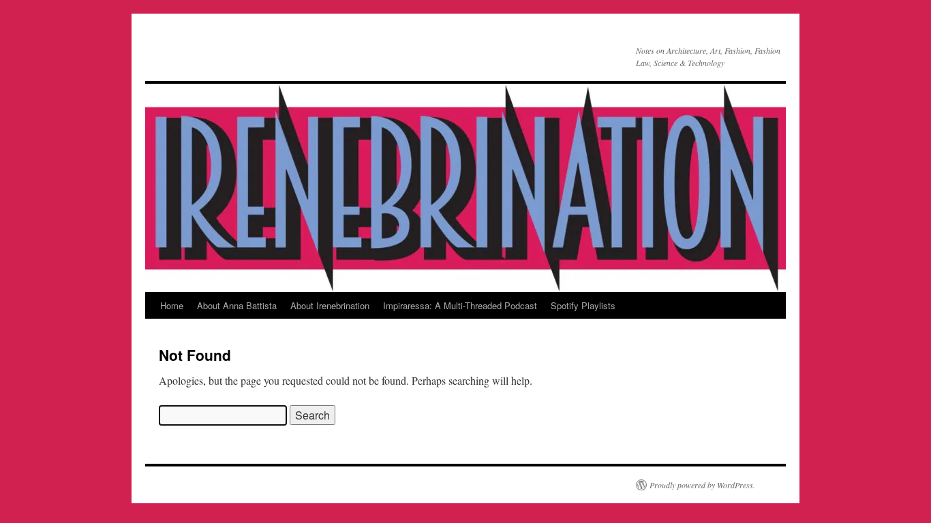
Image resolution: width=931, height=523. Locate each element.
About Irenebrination (329, 305)
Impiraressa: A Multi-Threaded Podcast (460, 305)
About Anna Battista (237, 305)
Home (171, 305)
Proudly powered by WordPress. (702, 484)
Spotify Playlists (583, 305)
